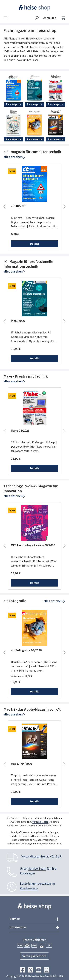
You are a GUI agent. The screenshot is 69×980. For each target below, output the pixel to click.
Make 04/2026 (20, 431)
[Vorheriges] (4, 207)
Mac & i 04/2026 (21, 764)
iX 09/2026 (18, 321)
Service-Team (37, 868)
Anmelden (49, 18)
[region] (34, 207)
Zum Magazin (13, 104)
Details (34, 244)
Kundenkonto (29, 888)
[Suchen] (37, 17)
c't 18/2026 (18, 206)
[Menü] (7, 17)
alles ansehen (13, 157)
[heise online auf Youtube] (38, 971)
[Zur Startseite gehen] (35, 8)
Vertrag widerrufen (34, 956)
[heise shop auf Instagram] (46, 971)
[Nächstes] (64, 207)
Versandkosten (40, 822)
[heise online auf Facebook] (22, 971)
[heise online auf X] (30, 971)
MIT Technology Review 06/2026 (33, 545)
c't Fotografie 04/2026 (26, 651)
